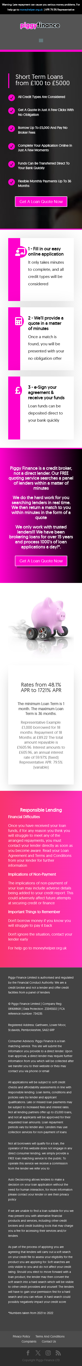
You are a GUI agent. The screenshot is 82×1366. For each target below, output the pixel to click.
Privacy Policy (21, 1336)
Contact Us (49, 1341)
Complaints (29, 1341)
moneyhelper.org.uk (31, 9)
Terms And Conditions (50, 1336)
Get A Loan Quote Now (41, 201)
